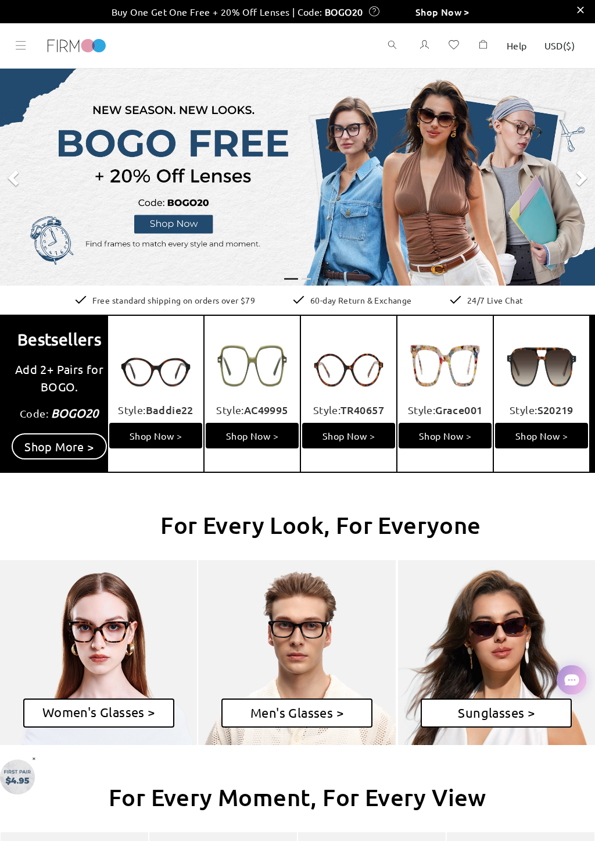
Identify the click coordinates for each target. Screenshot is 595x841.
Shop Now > (442, 11)
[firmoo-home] (77, 44)
